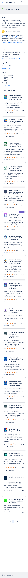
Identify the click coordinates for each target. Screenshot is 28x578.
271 (23, 348)
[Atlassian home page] (7, 575)
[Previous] (10, 521)
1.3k (23, 157)
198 (23, 419)
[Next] (17, 521)
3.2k (23, 110)
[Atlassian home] (2, 2)
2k (23, 133)
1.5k (23, 274)
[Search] (21, 2)
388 (23, 396)
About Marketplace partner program (12, 42)
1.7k (23, 323)
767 (23, 250)
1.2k (23, 181)
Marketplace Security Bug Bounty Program (13, 37)
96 (23, 490)
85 (23, 467)
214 (23, 372)
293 (23, 444)
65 (23, 512)
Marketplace (10, 2)
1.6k (23, 205)
